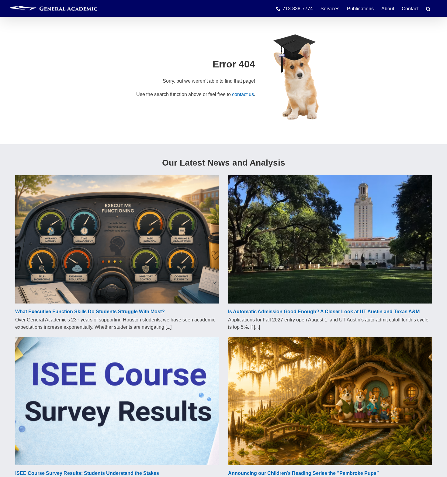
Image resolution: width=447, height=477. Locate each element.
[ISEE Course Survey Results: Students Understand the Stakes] (117, 401)
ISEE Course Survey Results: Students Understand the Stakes (87, 473)
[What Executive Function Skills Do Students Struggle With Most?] (117, 239)
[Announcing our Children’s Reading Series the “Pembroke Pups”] (330, 401)
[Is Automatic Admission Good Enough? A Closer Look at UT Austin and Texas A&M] (330, 239)
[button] (428, 8)
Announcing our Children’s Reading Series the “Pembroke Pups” (303, 473)
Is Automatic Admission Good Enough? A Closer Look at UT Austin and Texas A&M (324, 311)
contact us (243, 94)
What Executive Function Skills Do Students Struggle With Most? (90, 311)
